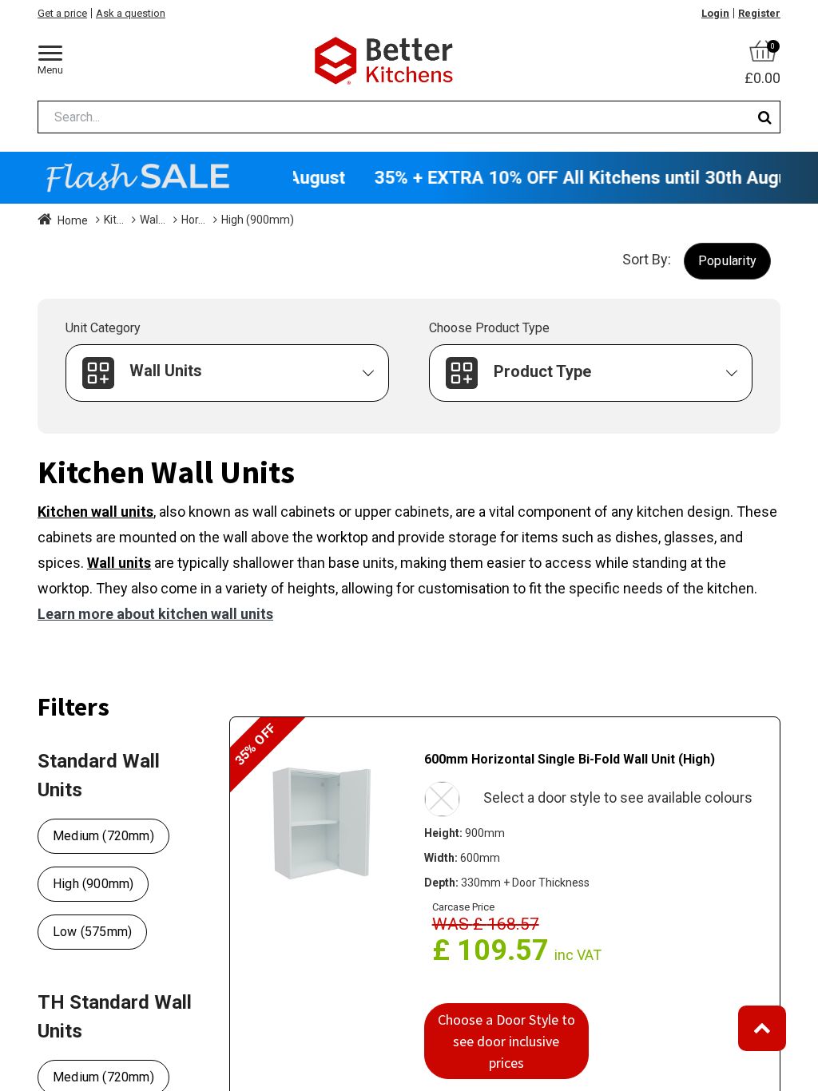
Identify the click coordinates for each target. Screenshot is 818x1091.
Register (759, 13)
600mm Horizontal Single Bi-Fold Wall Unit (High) (569, 759)
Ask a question (130, 13)
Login (715, 13)
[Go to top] (762, 1028)
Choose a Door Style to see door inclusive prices (506, 1041)
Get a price (62, 13)
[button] (727, 261)
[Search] (765, 117)
